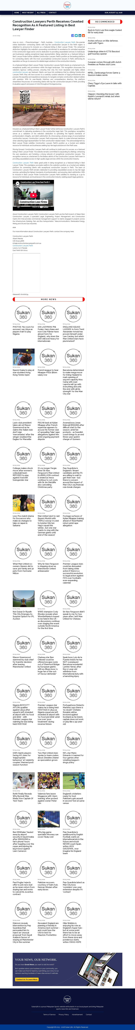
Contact (89, 1015)
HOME (16, 13)
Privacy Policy (64, 1015)
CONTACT (53, 13)
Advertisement (77, 1015)
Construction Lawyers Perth (64, 42)
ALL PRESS (41, 13)
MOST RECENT (28, 13)
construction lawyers (20, 72)
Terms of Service (49, 1015)
